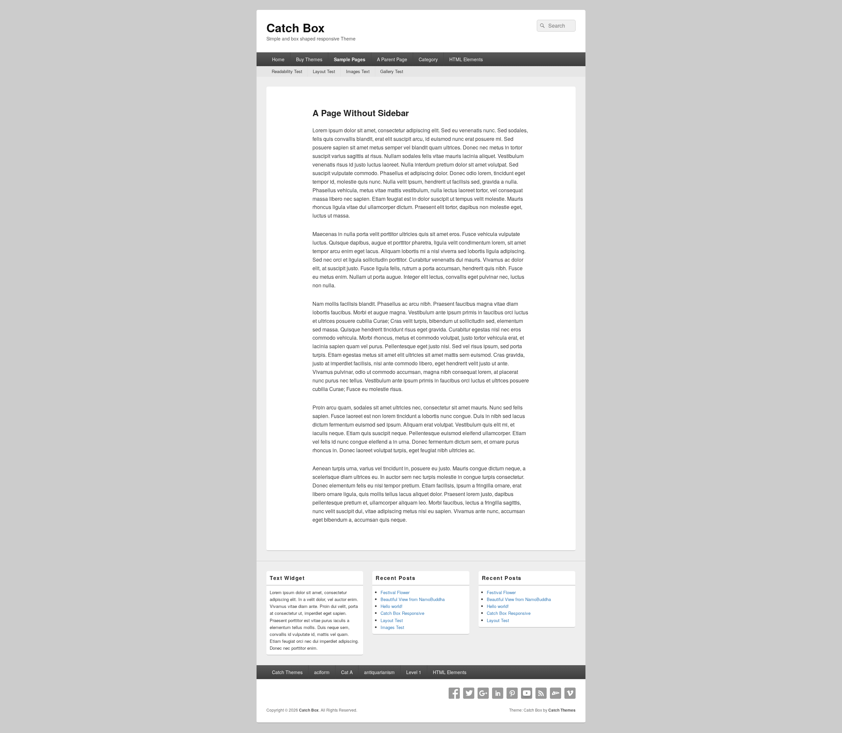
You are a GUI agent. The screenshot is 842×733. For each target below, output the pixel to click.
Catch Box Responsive (402, 613)
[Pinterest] (512, 693)
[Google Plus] (483, 693)
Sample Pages (349, 59)
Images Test (392, 627)
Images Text (358, 71)
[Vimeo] (570, 693)
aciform (322, 672)
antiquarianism (379, 672)
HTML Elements (466, 59)
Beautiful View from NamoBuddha (413, 599)
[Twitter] (468, 693)
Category (428, 59)
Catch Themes (287, 672)
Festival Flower (395, 592)
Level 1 (413, 672)
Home (278, 59)
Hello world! (392, 606)
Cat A (347, 672)
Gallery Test (391, 71)
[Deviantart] (555, 693)
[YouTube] (526, 693)
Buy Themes (309, 59)
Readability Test (287, 71)
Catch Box (295, 27)
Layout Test (324, 71)
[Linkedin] (497, 693)
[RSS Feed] (541, 693)
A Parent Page (392, 59)
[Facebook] (454, 693)
